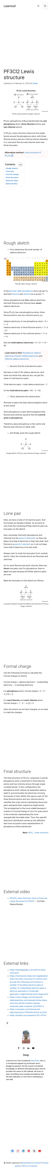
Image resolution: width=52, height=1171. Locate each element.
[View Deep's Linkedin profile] (28, 1048)
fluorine (15, 294)
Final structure (12, 177)
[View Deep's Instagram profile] (23, 1048)
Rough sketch (12, 168)
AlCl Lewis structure (38, 832)
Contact (36, 1163)
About (29, 1163)
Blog (23, 1163)
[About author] (8, 1023)
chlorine (27, 294)
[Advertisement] (26, 42)
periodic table (15, 291)
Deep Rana (35, 1061)
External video (12, 181)
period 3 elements (27, 538)
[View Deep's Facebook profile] (19, 1048)
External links (11, 184)
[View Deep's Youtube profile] (33, 1048)
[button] (38, 6)
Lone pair (10, 171)
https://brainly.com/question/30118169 (28, 1015)
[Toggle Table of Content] (19, 165)
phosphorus (27, 291)
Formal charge (12, 174)
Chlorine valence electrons (17, 359)
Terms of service (29, 1166)
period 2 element (22, 544)
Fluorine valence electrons (26, 356)
